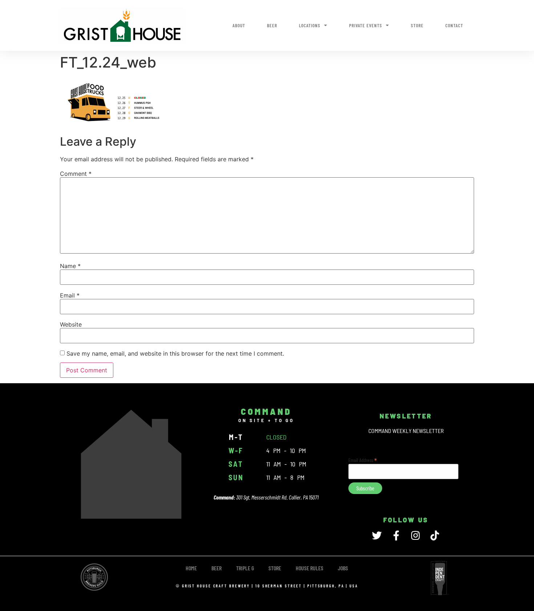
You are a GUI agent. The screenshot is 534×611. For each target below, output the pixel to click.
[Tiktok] (435, 535)
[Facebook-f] (396, 535)
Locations (309, 25)
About (238, 25)
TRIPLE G (245, 568)
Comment (76, 174)
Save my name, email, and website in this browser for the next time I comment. (175, 353)
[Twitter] (377, 535)
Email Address (362, 459)
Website (71, 324)
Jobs (343, 568)
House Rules (309, 568)
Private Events (365, 25)
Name (70, 266)
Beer (272, 25)
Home (191, 568)
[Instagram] (415, 535)
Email (70, 295)
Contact (454, 25)
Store (417, 25)
